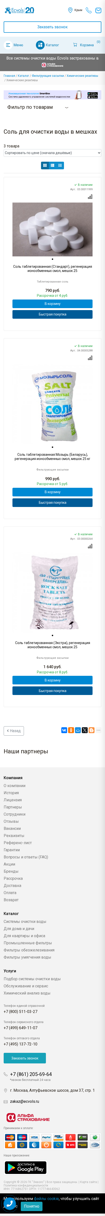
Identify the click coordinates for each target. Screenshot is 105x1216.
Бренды (11, 871)
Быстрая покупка (52, 314)
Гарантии (12, 850)
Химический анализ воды (27, 993)
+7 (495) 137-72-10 (20, 1044)
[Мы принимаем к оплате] (52, 1141)
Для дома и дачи (19, 928)
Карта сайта (88, 1182)
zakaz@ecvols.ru (24, 1101)
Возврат (11, 900)
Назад (15, 730)
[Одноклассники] (71, 730)
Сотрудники (14, 814)
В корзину (53, 304)
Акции (9, 864)
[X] (85, 730)
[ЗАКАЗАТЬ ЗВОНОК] (10, 1204)
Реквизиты (14, 835)
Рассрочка (13, 878)
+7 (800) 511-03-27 (20, 1011)
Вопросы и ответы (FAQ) (26, 857)
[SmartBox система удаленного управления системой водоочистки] (52, 94)
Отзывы (11, 821)
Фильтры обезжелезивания (29, 950)
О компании (14, 785)
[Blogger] (91, 730)
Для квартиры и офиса (24, 935)
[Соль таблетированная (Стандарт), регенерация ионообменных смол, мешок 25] (52, 229)
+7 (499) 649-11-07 (20, 1028)
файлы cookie (46, 1198)
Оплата (10, 892)
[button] (45, 165)
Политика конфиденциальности (26, 1185)
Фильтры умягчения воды (27, 957)
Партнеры (13, 807)
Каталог (52, 45)
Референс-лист (18, 842)
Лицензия (13, 800)
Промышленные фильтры (28, 943)
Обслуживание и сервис (26, 986)
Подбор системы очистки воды (32, 979)
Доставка (12, 885)
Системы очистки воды (25, 921)
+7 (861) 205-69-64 (31, 1074)
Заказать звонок (52, 27)
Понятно (31, 1206)
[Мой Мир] (78, 730)
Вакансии (12, 828)
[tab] (52, 259)
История (11, 792)
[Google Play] (26, 1167)
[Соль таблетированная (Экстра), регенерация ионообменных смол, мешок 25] (52, 592)
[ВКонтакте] (64, 730)
